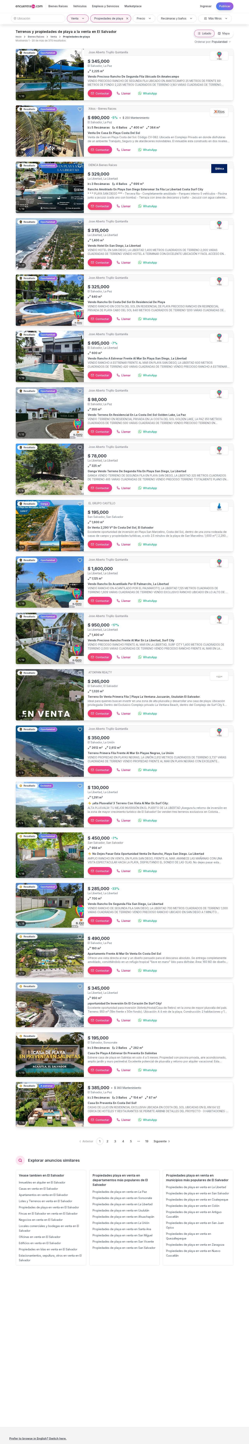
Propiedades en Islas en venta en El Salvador (48, 1249)
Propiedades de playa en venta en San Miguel (123, 1235)
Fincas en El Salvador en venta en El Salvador (48, 1213)
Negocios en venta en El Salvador (41, 1219)
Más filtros (215, 18)
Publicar (224, 6)
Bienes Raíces (36, 36)
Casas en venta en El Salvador (38, 1188)
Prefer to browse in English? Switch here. (38, 1438)
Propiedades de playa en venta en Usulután (121, 1210)
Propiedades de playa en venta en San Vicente (123, 1241)
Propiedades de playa (108, 18)
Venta (74, 18)
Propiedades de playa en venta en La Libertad (123, 1204)
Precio (141, 18)
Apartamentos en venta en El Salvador (43, 1195)
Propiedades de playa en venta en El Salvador (49, 1207)
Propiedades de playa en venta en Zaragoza (195, 1244)
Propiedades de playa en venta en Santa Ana (122, 1229)
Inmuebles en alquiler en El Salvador (42, 1182)
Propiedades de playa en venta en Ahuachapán (123, 1216)
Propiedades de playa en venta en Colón (192, 1205)
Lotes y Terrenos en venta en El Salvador (45, 1201)
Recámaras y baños (173, 18)
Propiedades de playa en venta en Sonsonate (122, 1198)
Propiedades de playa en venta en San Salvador (124, 1247)
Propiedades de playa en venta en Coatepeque (197, 1199)
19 (146, 1141)
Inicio (19, 36)
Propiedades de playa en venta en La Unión (121, 1223)
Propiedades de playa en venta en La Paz (120, 1191)
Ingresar (205, 6)
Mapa (226, 33)
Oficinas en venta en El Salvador (39, 1237)
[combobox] (213, 42)
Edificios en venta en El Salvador (40, 1243)
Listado (206, 33)
